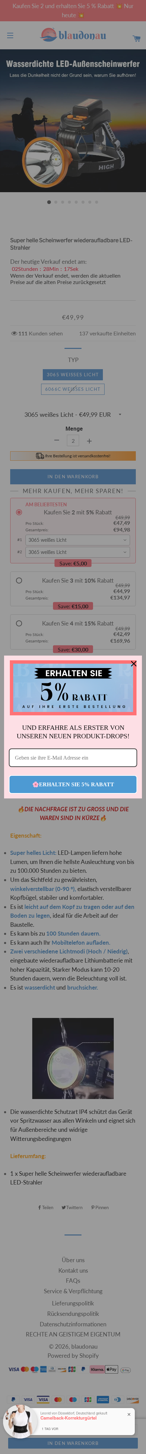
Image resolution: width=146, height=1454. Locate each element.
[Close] (134, 664)
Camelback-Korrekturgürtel (68, 1418)
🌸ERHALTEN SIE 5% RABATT (73, 784)
